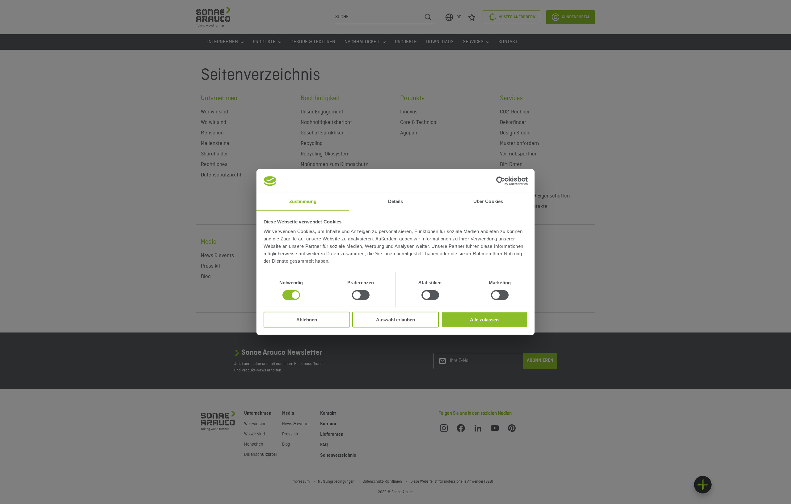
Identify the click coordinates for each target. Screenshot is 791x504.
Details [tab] (395, 201)
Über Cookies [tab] (488, 201)
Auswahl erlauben (395, 319)
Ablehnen (306, 319)
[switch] (361, 295)
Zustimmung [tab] (303, 201)
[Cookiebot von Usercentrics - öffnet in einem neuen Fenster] (501, 181)
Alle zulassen (484, 319)
